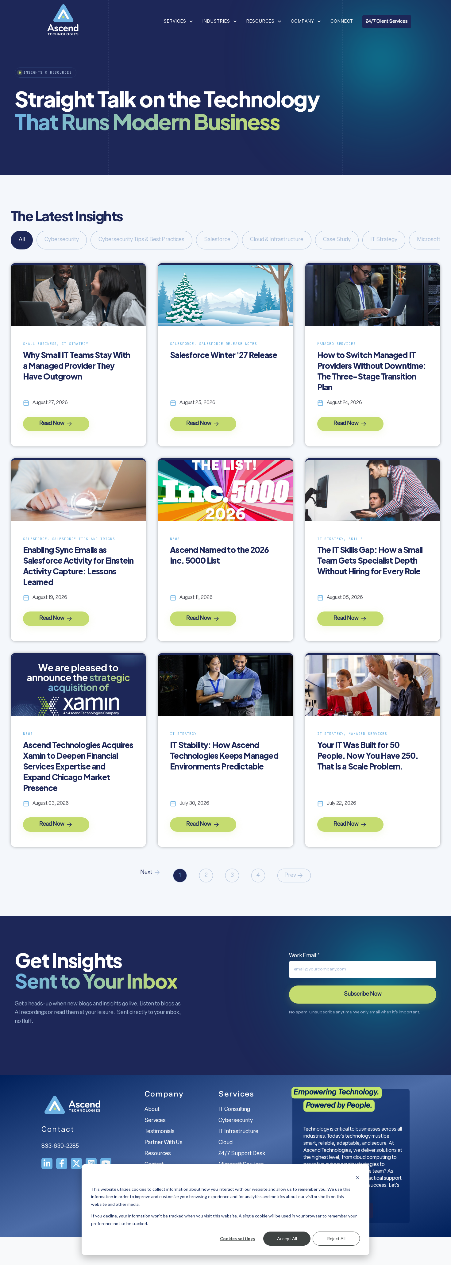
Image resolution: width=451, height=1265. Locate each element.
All (22, 240)
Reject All (336, 1238)
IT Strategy (383, 240)
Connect (341, 21)
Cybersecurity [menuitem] (235, 1121)
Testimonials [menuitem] (160, 1132)
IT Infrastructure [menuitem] (238, 1132)
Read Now (52, 423)
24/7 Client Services (387, 21)
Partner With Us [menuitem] (164, 1143)
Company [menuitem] (164, 1094)
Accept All (287, 1238)
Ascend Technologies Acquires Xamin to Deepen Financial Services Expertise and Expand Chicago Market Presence (78, 766)
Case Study (337, 240)
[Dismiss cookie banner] (358, 1177)
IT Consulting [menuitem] (234, 1110)
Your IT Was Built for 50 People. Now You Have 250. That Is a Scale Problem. (367, 755)
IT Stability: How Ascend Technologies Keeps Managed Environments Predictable (224, 755)
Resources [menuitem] (158, 1154)
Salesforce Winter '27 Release (223, 355)
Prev (290, 875)
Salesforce (217, 240)
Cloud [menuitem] (225, 1143)
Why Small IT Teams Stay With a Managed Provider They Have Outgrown (76, 365)
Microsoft (428, 240)
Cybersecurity (61, 240)
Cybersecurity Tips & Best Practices (141, 240)
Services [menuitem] (155, 1121)
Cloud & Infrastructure (276, 240)
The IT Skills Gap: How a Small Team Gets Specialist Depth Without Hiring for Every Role (370, 560)
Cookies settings (237, 1238)
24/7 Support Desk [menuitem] (241, 1154)
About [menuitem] (152, 1110)
